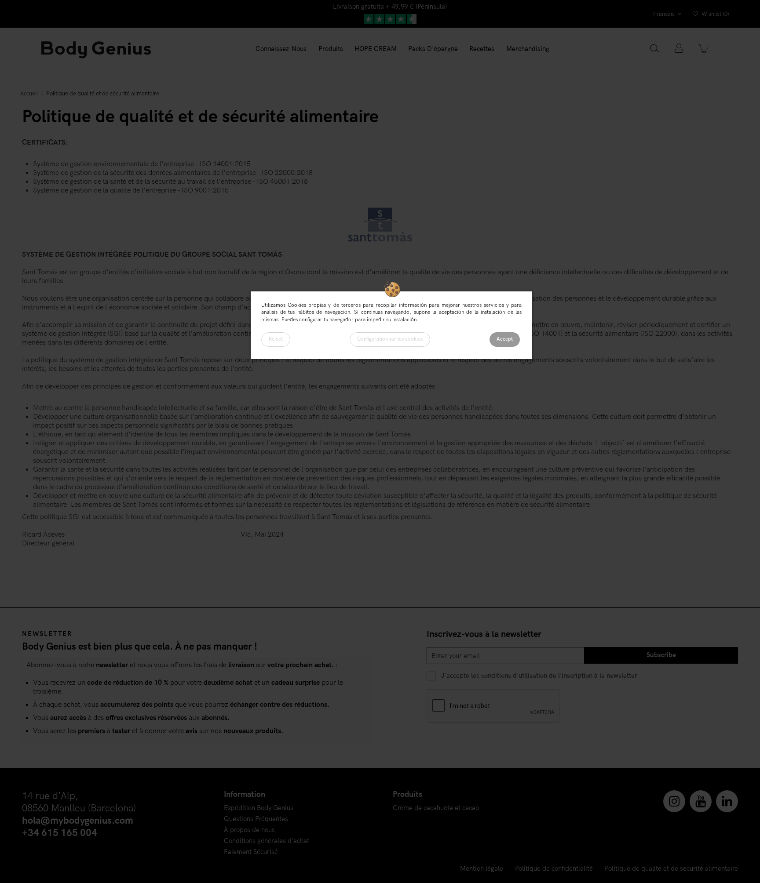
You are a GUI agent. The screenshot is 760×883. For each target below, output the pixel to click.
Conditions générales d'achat (266, 841)
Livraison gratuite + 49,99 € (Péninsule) (390, 7)
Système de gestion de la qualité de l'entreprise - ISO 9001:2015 (131, 190)
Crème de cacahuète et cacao (436, 808)
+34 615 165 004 (59, 833)
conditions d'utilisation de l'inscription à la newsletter (559, 676)
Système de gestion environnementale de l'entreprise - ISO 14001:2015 (142, 164)
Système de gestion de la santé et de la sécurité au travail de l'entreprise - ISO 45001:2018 (170, 182)
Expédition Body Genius (258, 808)
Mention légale (481, 868)
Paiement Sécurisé (251, 852)
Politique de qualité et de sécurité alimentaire (671, 868)
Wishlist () (714, 14)
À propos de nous (249, 830)
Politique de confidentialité (554, 868)
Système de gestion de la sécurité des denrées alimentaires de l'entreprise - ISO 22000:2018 (173, 173)
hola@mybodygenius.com (77, 821)
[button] (331, 49)
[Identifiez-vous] (679, 49)
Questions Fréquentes (256, 819)
